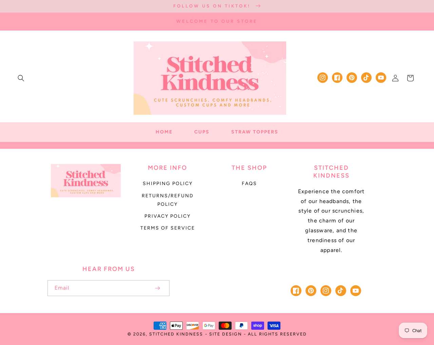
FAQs (249, 183)
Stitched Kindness (176, 334)
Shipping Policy (168, 183)
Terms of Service (167, 228)
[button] (21, 78)
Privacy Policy (167, 216)
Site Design (225, 334)
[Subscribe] (157, 288)
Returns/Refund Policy (168, 200)
